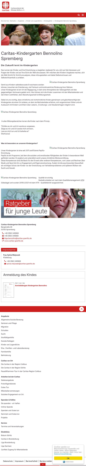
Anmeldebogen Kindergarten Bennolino (31, 285)
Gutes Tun (5, 387)
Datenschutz (8, 461)
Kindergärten (48, 21)
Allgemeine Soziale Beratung (12, 320)
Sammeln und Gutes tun (10, 414)
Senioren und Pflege (9, 323)
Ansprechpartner (9, 250)
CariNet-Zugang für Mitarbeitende (14, 450)
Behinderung (6, 355)
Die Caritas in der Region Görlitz (13, 368)
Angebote (21, 21)
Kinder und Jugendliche (34, 21)
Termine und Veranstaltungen (12, 426)
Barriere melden (46, 461)
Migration (4, 327)
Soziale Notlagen (7, 341)
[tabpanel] (43, 34)
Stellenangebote (7, 380)
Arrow (42, 464)
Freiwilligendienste (8, 384)
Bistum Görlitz (6, 435)
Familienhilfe (6, 352)
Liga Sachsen (6, 446)
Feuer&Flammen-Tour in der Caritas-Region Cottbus (21, 371)
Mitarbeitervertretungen (10, 391)
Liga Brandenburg (8, 442)
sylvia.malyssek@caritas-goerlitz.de (21, 264)
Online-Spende (7, 407)
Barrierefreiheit (31, 461)
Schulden (4, 330)
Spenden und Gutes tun (10, 410)
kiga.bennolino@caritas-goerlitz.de (18, 238)
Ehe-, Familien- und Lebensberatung (15, 348)
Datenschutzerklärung (62, 453)
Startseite (13, 21)
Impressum (19, 461)
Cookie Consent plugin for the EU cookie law (68, 462)
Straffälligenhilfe (7, 337)
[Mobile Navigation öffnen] (83, 15)
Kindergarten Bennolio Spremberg (65, 21)
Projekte (4, 417)
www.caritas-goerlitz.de (13, 241)
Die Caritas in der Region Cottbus (14, 364)
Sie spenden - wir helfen (10, 403)
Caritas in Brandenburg (10, 439)
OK (68, 458)
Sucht (3, 334)
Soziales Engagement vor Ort (12, 394)
